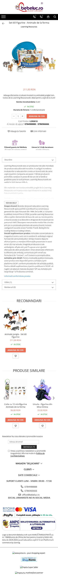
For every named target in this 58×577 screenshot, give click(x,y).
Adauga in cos (37, 116)
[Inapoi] (2, 23)
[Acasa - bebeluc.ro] (29, 7)
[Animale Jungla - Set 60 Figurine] (16, 319)
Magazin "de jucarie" (28, 463)
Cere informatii (39, 131)
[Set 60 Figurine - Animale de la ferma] (29, 58)
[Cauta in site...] (55, 17)
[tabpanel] (29, 58)
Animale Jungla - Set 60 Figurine (15, 335)
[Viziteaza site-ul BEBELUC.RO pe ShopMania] (29, 559)
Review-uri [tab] (10, 287)
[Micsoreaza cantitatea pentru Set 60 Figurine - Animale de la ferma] (14, 116)
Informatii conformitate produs (17, 276)
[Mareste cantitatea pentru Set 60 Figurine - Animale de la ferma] (22, 116)
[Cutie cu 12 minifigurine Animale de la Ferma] (16, 389)
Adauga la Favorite (18, 131)
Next (53, 61)
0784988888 (30, 486)
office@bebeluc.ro (31, 494)
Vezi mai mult (11, 203)
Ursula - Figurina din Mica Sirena (42, 405)
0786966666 (30, 490)
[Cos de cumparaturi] (48, 17)
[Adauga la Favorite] (15, 356)
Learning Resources (29, 26)
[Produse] (3, 17)
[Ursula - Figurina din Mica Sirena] (42, 389)
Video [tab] (8, 282)
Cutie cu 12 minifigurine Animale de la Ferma (15, 405)
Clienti (28, 469)
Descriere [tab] (8, 159)
